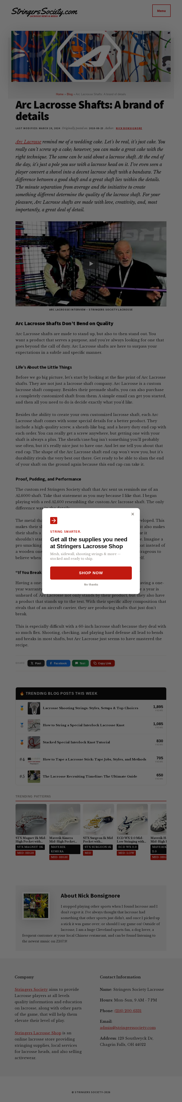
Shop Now (91, 573)
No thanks (91, 584)
